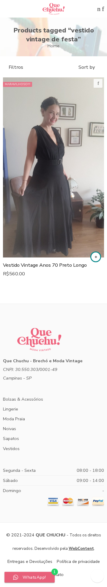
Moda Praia (14, 419)
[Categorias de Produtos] (93, 8)
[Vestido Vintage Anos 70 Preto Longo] (53, 167)
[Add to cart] (95, 257)
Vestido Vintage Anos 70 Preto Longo (45, 265)
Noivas (9, 429)
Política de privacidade (78, 561)
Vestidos (11, 449)
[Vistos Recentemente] (97, 576)
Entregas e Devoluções (29, 561)
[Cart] (98, 8)
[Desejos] (98, 83)
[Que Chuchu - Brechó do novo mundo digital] (53, 9)
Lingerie (10, 409)
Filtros (16, 67)
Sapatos (11, 438)
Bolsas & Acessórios (23, 399)
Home (53, 46)
